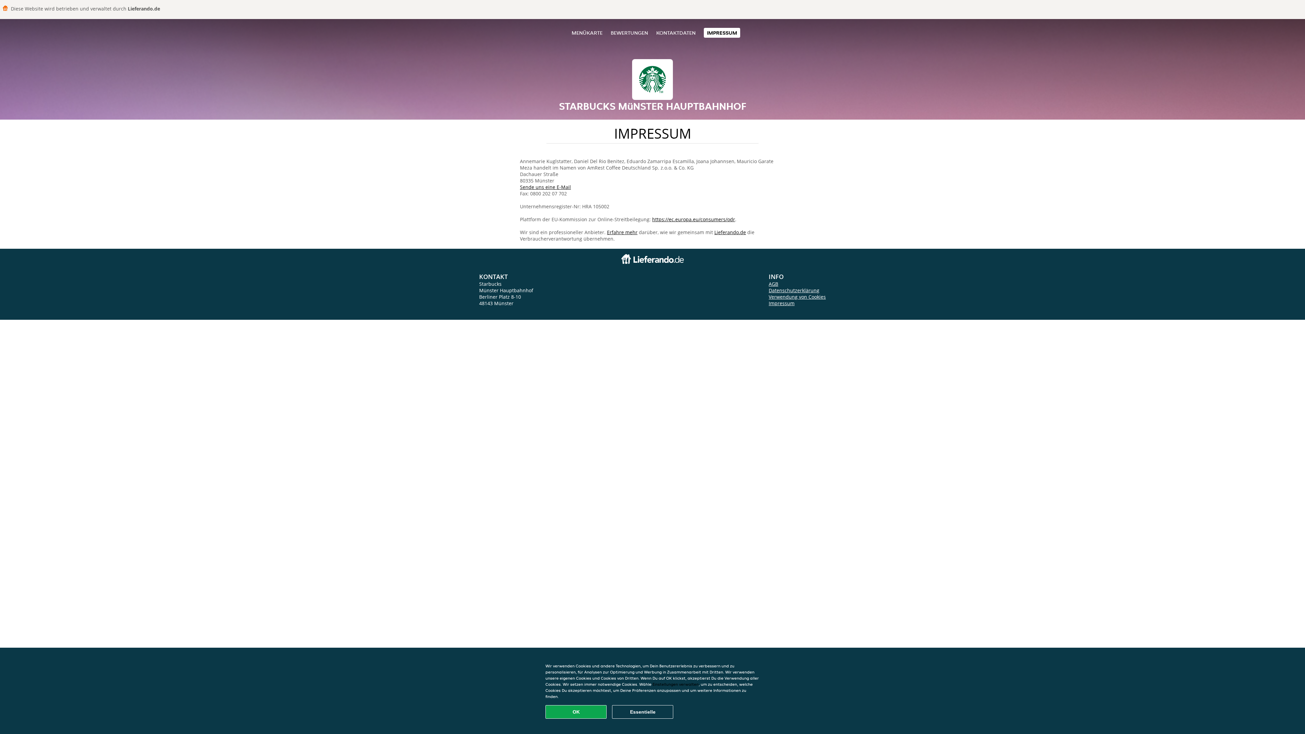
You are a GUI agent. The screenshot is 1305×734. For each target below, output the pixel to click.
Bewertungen (629, 32)
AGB (773, 284)
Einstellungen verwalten (675, 684)
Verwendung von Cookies (797, 297)
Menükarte (587, 32)
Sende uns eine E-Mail (545, 187)
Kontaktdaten (676, 32)
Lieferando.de (730, 232)
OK (576, 712)
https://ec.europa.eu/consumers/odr (693, 219)
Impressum (722, 32)
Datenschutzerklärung (794, 290)
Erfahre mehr (622, 232)
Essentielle (643, 712)
